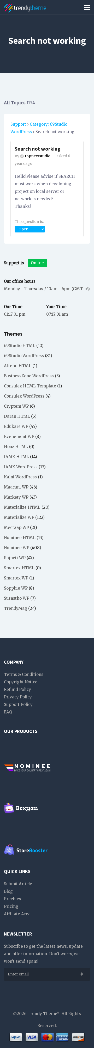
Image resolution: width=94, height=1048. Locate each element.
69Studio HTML (19, 345)
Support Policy (18, 704)
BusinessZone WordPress (29, 375)
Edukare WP (16, 426)
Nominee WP (16, 547)
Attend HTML (17, 365)
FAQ (8, 712)
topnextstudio (37, 156)
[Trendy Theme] (25, 7)
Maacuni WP (16, 487)
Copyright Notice (20, 681)
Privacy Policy (18, 697)
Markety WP (16, 497)
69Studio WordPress (24, 355)
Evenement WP (19, 436)
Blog (8, 891)
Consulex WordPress (24, 396)
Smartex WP (16, 578)
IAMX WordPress (21, 466)
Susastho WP (16, 598)
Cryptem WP (16, 406)
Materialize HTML (22, 507)
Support (18, 124)
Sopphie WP (16, 588)
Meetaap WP (16, 527)
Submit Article (18, 883)
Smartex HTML (19, 567)
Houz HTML (16, 446)
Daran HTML (17, 416)
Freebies (12, 898)
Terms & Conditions (23, 674)
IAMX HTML (16, 456)
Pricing (11, 906)
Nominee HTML (20, 537)
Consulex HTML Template (30, 386)
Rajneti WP (15, 557)
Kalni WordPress (20, 477)
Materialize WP (19, 517)
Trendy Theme (42, 1013)
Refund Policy (17, 689)
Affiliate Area (17, 913)
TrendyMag (15, 608)
